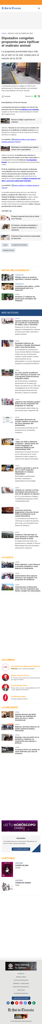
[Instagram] (21, 1002)
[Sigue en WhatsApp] (35, 96)
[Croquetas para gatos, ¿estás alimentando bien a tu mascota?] (7, 287)
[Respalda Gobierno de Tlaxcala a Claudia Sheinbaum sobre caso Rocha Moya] (7, 353)
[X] (12, 1002)
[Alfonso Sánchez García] (5, 677)
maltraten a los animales (30, 109)
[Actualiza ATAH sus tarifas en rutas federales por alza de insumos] (7, 750)
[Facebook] (8, 1002)
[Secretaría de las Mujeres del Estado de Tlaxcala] (5, 667)
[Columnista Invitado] (5, 697)
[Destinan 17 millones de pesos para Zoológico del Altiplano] (7, 297)
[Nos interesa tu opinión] (21, 966)
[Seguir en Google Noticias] (38, 96)
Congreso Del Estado (19, 245)
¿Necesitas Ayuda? (21, 998)
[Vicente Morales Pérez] (5, 687)
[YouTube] (16, 1002)
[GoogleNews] (25, 1002)
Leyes (5, 245)
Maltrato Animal (8, 250)
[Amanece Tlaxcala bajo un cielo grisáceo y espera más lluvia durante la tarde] (7, 541)
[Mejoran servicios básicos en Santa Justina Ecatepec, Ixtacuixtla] (7, 727)
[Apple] (29, 1002)
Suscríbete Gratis (21, 849)
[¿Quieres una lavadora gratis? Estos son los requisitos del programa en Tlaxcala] (7, 406)
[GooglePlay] (33, 1002)
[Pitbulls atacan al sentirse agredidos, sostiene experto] (7, 277)
